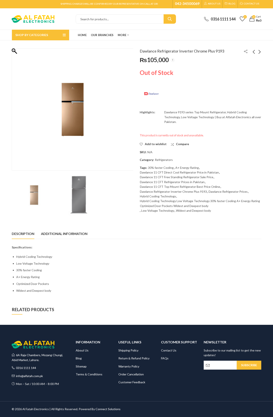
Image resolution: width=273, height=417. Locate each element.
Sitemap (81, 366)
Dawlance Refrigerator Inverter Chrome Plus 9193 (173, 191)
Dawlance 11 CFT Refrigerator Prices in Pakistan (172, 182)
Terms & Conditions (89, 374)
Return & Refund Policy (134, 358)
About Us (82, 350)
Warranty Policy (128, 366)
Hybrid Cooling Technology (158, 196)
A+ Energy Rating (187, 167)
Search (170, 19)
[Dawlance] (151, 93)
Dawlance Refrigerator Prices (228, 191)
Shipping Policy (128, 350)
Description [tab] (23, 234)
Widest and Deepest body (193, 210)
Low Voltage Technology (157, 210)
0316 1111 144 (25, 368)
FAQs (164, 358)
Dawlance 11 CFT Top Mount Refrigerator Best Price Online (180, 186)
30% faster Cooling (161, 167)
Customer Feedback (131, 382)
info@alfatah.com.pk (29, 376)
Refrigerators (164, 160)
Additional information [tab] (64, 234)
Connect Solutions (108, 409)
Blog (79, 358)
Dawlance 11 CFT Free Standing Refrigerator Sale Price (176, 177)
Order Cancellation (131, 374)
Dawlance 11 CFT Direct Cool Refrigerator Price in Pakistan (179, 172)
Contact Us (168, 350)
